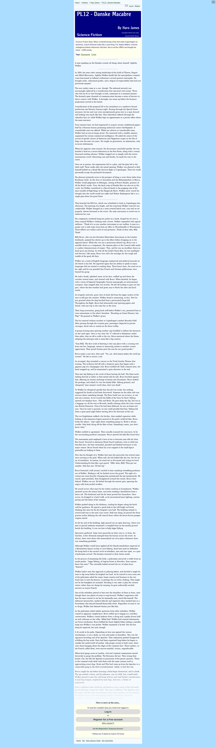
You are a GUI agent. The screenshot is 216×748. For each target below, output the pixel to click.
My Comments (107, 741)
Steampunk (85, 55)
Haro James (95, 2)
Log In (131, 6)
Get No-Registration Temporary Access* (108, 729)
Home (77, 2)
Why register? (108, 723)
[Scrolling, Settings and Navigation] (213, 2)
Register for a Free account (108, 719)
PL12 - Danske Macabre (111, 2)
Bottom (137, 6)
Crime (93, 55)
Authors (85, 2)
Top (83, 741)
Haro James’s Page (93, 741)
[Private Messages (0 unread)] (126, 6)
